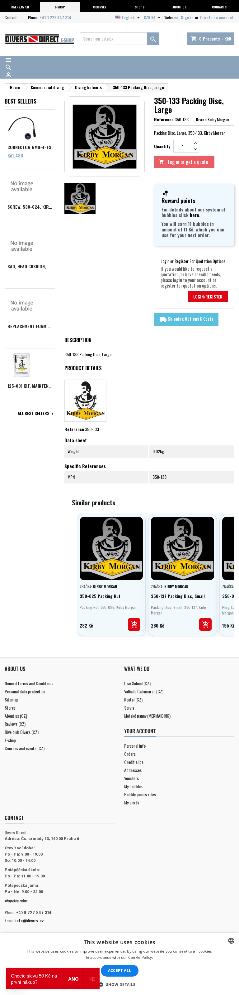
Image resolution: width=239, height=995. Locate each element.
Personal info (135, 745)
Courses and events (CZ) (25, 748)
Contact (11, 17)
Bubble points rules (140, 794)
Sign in (187, 17)
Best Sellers (20, 101)
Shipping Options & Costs (186, 319)
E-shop (60, 6)
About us (179, 6)
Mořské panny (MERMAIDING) (147, 715)
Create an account (217, 17)
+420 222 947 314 (55, 17)
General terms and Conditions (29, 683)
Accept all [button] (119, 970)
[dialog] (119, 964)
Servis (129, 707)
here (194, 214)
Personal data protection (25, 691)
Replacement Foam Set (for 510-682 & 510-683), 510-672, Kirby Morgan (29, 326)
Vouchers (131, 778)
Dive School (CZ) (137, 683)
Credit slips (133, 762)
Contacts (219, 6)
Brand (201, 119)
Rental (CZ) (133, 699)
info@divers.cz (29, 920)
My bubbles (133, 786)
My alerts (131, 802)
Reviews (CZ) (15, 724)
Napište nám (16, 901)
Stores (10, 707)
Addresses (133, 770)
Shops (139, 6)
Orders (130, 753)
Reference (164, 119)
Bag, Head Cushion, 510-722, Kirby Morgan (29, 266)
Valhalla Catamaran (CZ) (143, 691)
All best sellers (36, 414)
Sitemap (11, 699)
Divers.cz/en (20, 6)
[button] (119, 984)
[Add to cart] (134, 624)
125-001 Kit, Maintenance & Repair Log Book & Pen (29, 385)
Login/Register (208, 297)
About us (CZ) (16, 715)
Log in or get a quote (183, 162)
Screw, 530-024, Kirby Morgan (29, 206)
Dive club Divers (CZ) (22, 732)
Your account (140, 731)
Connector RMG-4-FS (29, 147)
